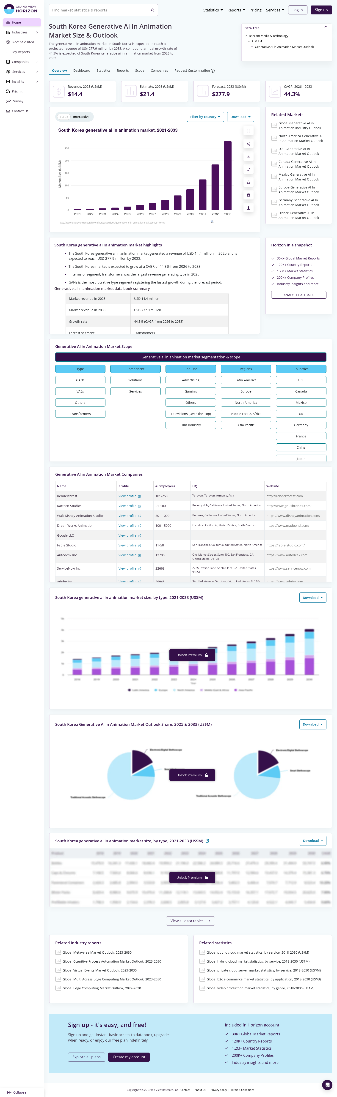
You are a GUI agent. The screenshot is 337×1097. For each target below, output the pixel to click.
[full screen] (248, 130)
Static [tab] (64, 117)
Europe (245, 391)
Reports (234, 10)
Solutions (135, 380)
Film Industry (191, 425)
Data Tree (252, 28)
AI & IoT (257, 41)
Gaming (191, 391)
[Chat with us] (327, 1085)
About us (200, 1090)
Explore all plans (86, 1056)
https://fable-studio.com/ (285, 545)
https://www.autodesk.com (286, 555)
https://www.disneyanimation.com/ (293, 515)
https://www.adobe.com (284, 581)
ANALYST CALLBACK (299, 295)
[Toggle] (245, 35)
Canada (301, 391)
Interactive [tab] (81, 117)
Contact (185, 1090)
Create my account (129, 1056)
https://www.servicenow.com (288, 568)
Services (273, 10)
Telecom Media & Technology (268, 36)
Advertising (190, 380)
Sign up (321, 9)
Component (135, 369)
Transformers (80, 414)
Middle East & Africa (246, 414)
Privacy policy (218, 1090)
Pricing (256, 10)
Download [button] (239, 117)
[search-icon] (152, 10)
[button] (268, 35)
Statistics (211, 10)
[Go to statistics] (207, 840)
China (301, 447)
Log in (298, 9)
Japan (301, 458)
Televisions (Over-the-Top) (191, 414)
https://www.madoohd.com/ (287, 525)
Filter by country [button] (203, 117)
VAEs (80, 391)
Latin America (246, 380)
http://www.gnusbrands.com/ (289, 506)
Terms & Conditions (242, 1090)
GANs (80, 380)
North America (246, 402)
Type (80, 369)
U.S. (301, 380)
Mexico (301, 402)
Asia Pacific (246, 425)
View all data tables (187, 920)
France (301, 436)
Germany (301, 425)
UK (301, 414)
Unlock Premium (190, 655)
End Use (191, 369)
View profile (128, 496)
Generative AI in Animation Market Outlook (284, 47)
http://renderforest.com (284, 496)
